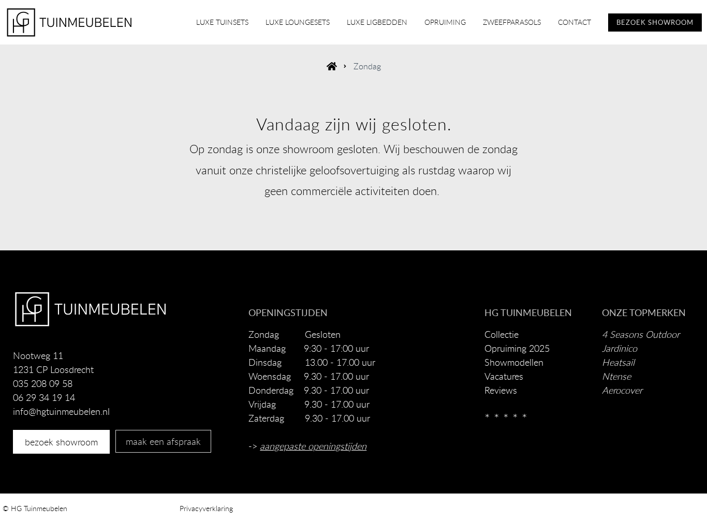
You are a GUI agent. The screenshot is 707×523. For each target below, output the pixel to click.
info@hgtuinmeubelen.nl (61, 411)
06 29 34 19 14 (44, 397)
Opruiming (445, 22)
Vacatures (503, 376)
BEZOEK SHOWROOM (655, 22)
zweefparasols (512, 22)
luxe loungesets (298, 22)
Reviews (500, 390)
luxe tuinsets (222, 22)
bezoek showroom (61, 442)
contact (574, 22)
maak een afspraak (163, 441)
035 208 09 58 (42, 383)
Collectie (501, 334)
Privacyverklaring (206, 508)
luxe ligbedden (377, 22)
